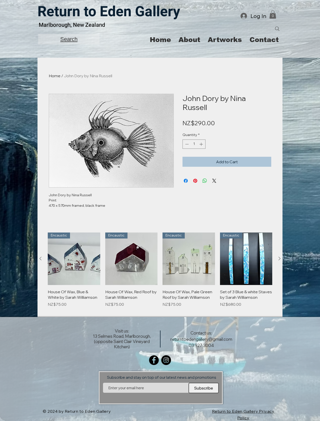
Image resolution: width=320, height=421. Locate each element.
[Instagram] (166, 360)
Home (54, 75)
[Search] (277, 29)
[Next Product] (279, 259)
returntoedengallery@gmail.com (201, 339)
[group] (160, 272)
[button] (272, 14)
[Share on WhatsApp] (205, 181)
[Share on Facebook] (186, 181)
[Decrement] (186, 144)
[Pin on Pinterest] (195, 181)
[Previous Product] (41, 259)
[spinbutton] (194, 144)
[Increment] (201, 144)
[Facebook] (154, 360)
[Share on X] (214, 181)
